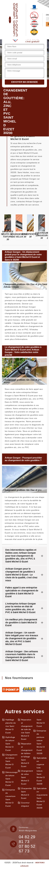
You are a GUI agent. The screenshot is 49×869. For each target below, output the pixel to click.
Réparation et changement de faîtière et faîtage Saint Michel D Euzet (26, 755)
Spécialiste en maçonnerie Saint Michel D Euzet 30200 (42, 798)
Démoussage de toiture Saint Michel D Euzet (10, 778)
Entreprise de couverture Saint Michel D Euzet (10, 798)
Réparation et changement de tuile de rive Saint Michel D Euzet (26, 729)
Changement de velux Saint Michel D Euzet (26, 777)
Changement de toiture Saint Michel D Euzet (10, 761)
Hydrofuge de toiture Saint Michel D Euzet (10, 743)
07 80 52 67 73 (15, 28)
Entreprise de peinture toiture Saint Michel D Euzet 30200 (41, 742)
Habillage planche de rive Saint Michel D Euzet (10, 726)
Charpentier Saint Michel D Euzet (26, 793)
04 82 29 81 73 (15, 11)
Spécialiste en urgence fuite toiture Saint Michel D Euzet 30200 (42, 771)
